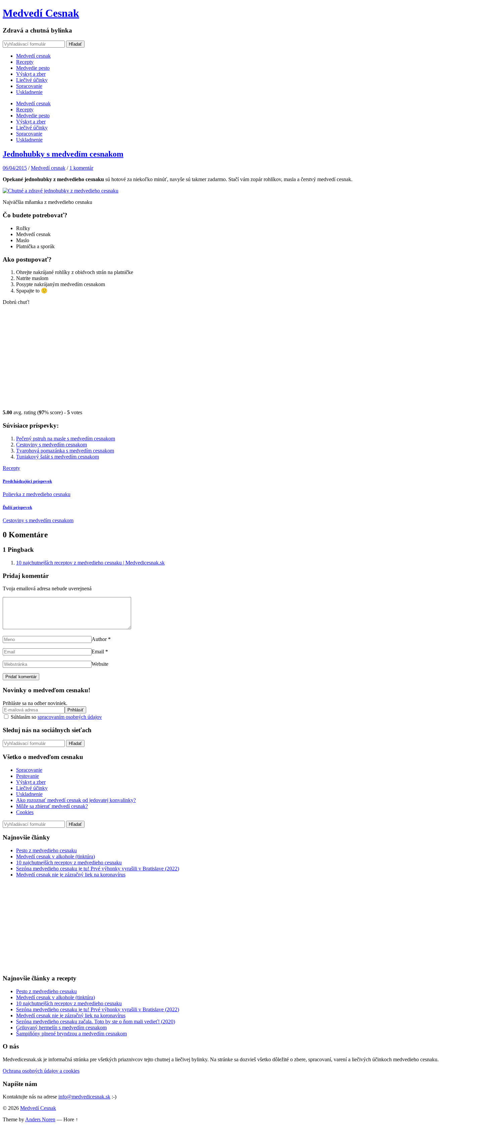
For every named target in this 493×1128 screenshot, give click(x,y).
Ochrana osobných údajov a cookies (41, 1071)
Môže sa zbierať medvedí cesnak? (52, 806)
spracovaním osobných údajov (70, 717)
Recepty (25, 62)
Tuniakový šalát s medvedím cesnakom (57, 457)
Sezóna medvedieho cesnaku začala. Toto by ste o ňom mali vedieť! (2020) (95, 1021)
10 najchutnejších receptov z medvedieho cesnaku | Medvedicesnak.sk (90, 563)
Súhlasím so (55, 717)
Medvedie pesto (33, 68)
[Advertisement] (246, 358)
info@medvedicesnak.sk (84, 1096)
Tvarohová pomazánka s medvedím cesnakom (65, 450)
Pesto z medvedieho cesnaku (46, 850)
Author (99, 639)
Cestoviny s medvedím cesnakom (51, 444)
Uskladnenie (29, 92)
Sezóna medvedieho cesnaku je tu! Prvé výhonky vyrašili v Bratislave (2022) (97, 868)
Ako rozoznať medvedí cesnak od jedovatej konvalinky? (76, 800)
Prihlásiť (75, 709)
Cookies (25, 812)
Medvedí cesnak (33, 56)
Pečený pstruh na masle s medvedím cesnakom (65, 438)
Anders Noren (40, 1119)
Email (98, 651)
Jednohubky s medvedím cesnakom (63, 154)
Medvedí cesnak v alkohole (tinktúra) (55, 856)
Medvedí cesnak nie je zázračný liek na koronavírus (70, 874)
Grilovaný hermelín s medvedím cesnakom (61, 1027)
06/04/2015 (15, 168)
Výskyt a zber (31, 74)
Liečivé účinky (32, 80)
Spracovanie (29, 86)
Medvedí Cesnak (41, 13)
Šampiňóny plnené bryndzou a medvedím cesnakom (71, 1033)
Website (100, 664)
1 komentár (81, 168)
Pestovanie (27, 776)
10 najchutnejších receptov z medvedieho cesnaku (69, 862)
